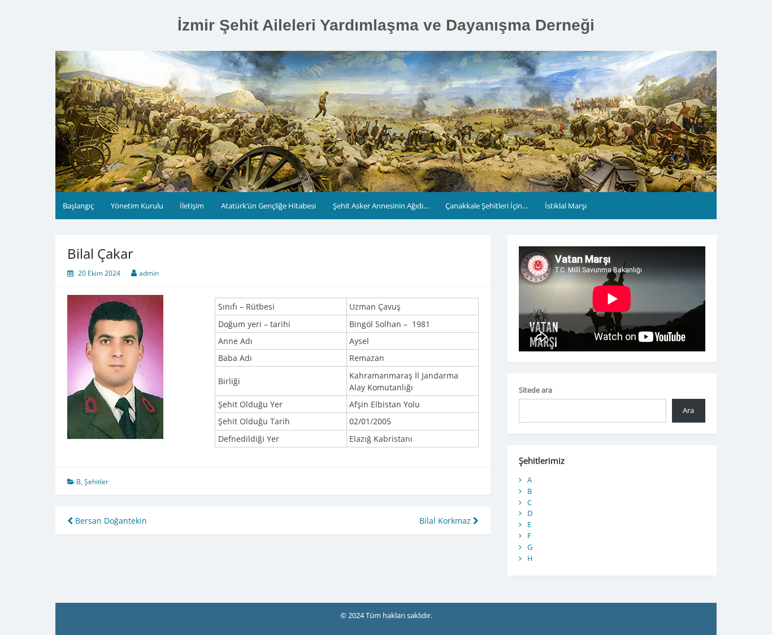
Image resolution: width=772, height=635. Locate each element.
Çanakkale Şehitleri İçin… (486, 206)
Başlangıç (78, 206)
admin (149, 273)
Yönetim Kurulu (137, 206)
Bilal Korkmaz (446, 520)
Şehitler (96, 481)
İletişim (192, 206)
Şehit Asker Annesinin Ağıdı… (381, 206)
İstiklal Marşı (566, 206)
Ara (688, 410)
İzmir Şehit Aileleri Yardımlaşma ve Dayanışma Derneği (386, 25)
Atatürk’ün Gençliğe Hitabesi (268, 206)
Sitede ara (535, 390)
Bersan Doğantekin (110, 520)
